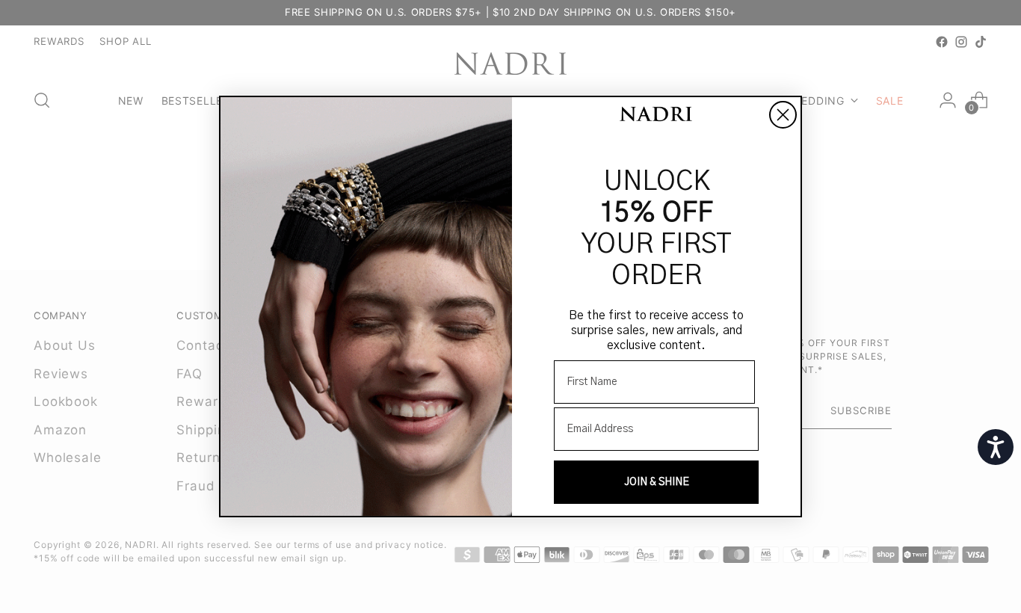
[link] (656, 115)
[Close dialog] (783, 115)
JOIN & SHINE (656, 482)
